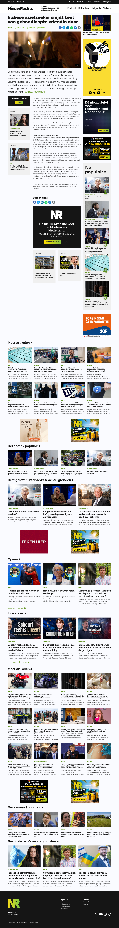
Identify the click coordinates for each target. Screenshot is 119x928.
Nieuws (88, 2)
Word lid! (20, 2)
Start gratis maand (53, 242)
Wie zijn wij (107, 2)
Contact (80, 2)
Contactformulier (89, 902)
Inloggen (11, 2)
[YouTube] (98, 92)
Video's (107, 8)
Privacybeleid (65, 904)
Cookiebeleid (65, 906)
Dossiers (97, 2)
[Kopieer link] (79, 27)
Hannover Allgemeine (34, 92)
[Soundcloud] (104, 92)
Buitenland (84, 8)
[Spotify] (90, 92)
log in (66, 242)
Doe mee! (19, 102)
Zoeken (71, 2)
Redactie (86, 904)
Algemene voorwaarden (69, 902)
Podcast (71, 8)
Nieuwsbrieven (13, 914)
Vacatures (64, 909)
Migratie (96, 8)
